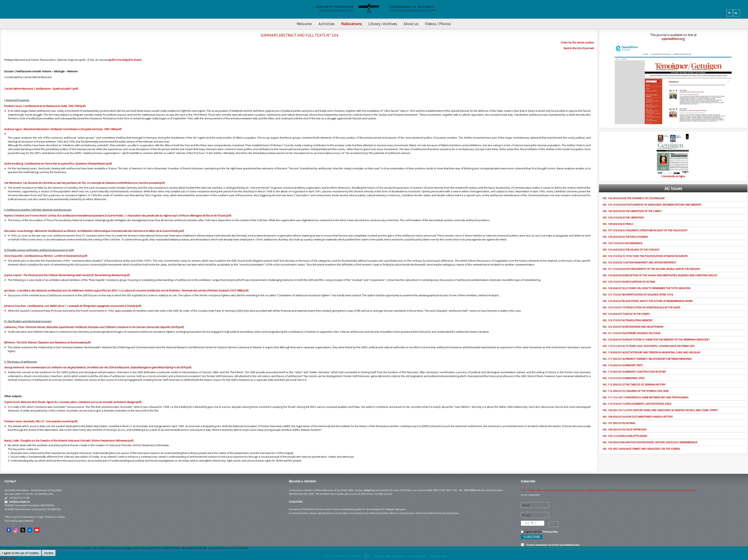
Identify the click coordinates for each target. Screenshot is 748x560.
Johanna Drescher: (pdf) (72, 306)
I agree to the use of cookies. (20, 553)
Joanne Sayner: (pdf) (67, 275)
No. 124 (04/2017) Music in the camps (626, 313)
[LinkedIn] (29, 529)
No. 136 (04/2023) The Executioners (625, 236)
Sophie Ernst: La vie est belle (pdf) (72, 402)
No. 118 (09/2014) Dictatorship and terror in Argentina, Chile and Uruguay (651, 352)
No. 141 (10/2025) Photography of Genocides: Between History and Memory (652, 204)
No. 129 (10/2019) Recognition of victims (629, 281)
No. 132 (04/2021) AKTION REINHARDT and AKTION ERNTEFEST (639, 262)
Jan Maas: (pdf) (126, 290)
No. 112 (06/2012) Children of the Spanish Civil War (636, 390)
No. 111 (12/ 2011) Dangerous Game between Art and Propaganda (645, 397)
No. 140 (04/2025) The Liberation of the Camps (632, 211)
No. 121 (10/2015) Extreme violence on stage (632, 333)
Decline (48, 553)
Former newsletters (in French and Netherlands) (552, 544)
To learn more (8, 558)
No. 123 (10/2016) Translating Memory (628, 320)
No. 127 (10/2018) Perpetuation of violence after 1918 (638, 294)
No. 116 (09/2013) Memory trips (623, 365)
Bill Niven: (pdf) (47, 342)
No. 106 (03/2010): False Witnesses (625, 429)
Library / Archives (382, 23)
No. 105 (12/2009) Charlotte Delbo (625, 435)
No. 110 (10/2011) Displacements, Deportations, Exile (637, 403)
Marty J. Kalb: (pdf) (68, 440)
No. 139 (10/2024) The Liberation (623, 217)
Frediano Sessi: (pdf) (45, 106)
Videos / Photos (438, 23)
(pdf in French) (117, 60)
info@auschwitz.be (19, 501)
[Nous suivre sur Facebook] (8, 529)
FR (729, 12)
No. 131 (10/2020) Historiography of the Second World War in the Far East (651, 268)
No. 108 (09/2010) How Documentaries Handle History (638, 416)
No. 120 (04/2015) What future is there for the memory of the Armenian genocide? (656, 339)
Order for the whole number (577, 42)
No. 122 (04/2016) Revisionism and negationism (633, 326)
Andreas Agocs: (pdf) (62, 129)
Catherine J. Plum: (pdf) (94, 327)
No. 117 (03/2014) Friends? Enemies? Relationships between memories (647, 358)
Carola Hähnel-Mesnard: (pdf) (41, 88)
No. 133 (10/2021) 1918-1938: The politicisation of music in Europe (645, 256)
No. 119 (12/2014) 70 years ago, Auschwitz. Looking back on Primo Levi (648, 345)
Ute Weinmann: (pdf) (84, 183)
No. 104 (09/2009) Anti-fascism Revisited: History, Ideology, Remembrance (650, 442)
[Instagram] (15, 529)
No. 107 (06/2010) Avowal (619, 423)
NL (736, 12)
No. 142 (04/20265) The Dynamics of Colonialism (633, 198)
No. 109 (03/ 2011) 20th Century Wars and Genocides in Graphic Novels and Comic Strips (660, 410)
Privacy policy (550, 531)
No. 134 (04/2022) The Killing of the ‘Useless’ (631, 249)
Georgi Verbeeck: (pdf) (97, 367)
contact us (369, 490)
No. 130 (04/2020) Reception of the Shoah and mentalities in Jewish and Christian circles (660, 275)
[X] (22, 529)
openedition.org (673, 39)
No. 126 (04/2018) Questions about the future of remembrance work (648, 300)
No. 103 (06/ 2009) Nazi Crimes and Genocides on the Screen (641, 448)
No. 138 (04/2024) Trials (618, 223)
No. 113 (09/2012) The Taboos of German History (634, 384)
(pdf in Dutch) (133, 60)
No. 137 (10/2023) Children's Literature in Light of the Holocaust (645, 230)
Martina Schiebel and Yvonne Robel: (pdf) (117, 215)
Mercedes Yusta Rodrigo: (94, 231)
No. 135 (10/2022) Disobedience (622, 243)
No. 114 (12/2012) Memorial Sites (624, 378)
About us (411, 23)
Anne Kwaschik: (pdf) (45, 256)
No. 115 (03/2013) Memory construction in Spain (634, 371)
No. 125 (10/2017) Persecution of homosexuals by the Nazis (641, 307)
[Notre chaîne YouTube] (36, 529)
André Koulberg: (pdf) (58, 163)
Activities (326, 23)
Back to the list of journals (579, 48)
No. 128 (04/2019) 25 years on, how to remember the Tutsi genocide (647, 288)
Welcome (304, 23)
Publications (351, 23)
